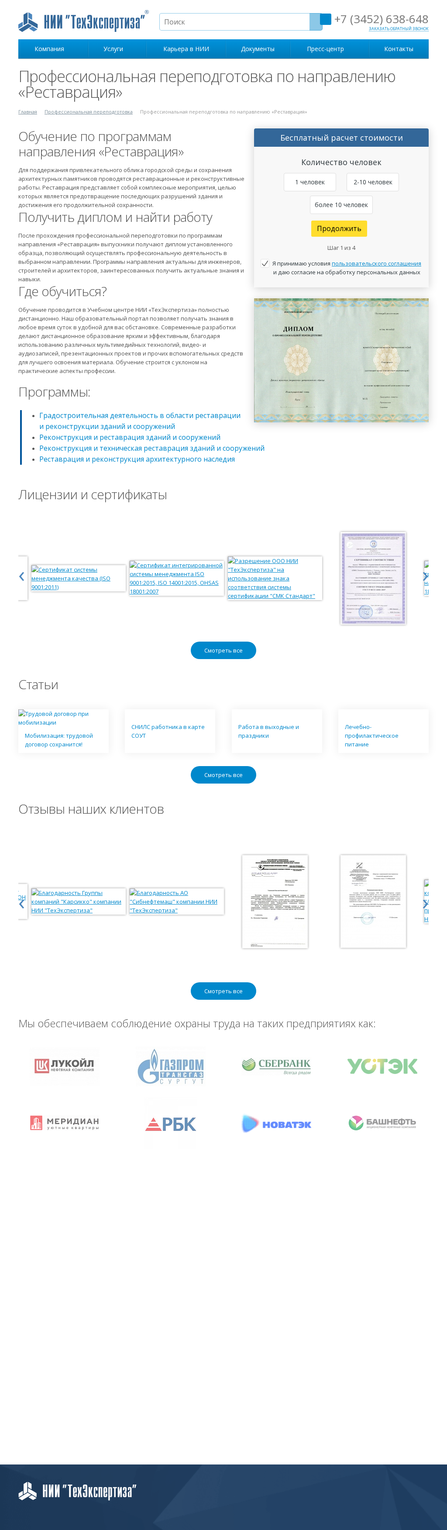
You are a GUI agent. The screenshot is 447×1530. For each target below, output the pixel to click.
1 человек (310, 182)
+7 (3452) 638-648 (380, 19)
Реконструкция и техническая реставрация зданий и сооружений (152, 448)
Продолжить (339, 228)
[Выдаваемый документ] (341, 360)
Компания (51, 49)
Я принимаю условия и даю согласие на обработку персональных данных (346, 267)
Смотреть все (223, 650)
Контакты (398, 49)
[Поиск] (316, 22)
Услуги (115, 49)
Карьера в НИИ (186, 49)
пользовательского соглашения (376, 263)
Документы (258, 49)
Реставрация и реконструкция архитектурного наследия (137, 459)
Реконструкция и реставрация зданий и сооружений (129, 437)
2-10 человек (373, 182)
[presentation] (21, 574)
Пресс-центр (327, 49)
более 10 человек (341, 204)
